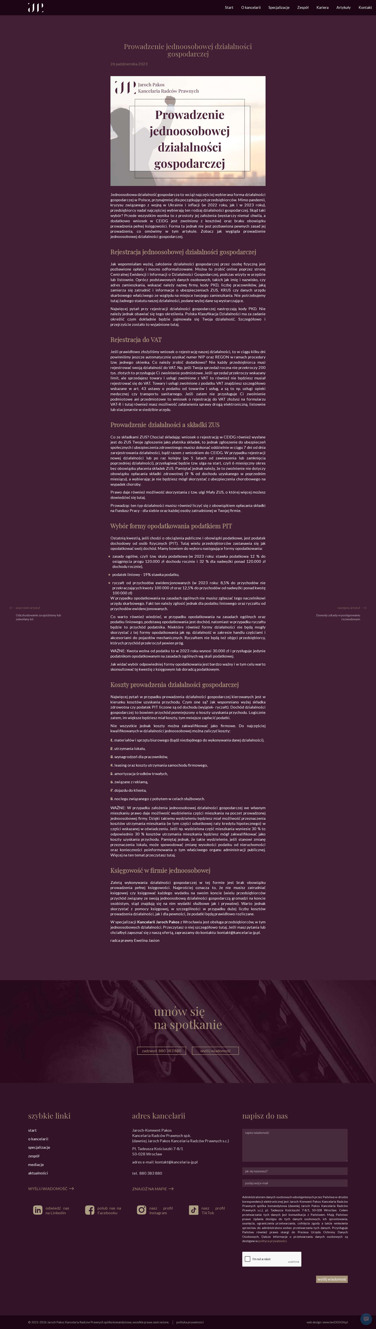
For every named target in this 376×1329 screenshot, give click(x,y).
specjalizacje (39, 1147)
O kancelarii (251, 7)
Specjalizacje (278, 7)
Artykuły (343, 7)
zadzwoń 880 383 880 (161, 1050)
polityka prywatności (190, 1322)
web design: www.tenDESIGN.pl (327, 1322)
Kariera (322, 7)
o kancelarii (38, 1138)
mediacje (36, 1164)
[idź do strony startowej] (35, 7)
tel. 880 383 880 (147, 1173)
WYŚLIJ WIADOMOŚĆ (47, 1188)
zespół (33, 1155)
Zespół (303, 7)
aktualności (38, 1173)
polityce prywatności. (272, 1241)
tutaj (174, 324)
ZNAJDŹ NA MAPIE (149, 1188)
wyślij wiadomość (215, 1050)
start (32, 1130)
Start (229, 7)
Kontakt (365, 7)
